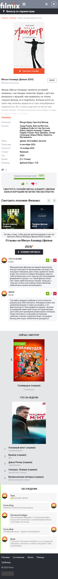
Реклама (5, 557)
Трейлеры (6, 562)
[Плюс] (47, 260)
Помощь (40, 557)
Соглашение (18, 557)
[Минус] (55, 260)
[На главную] (10, 5)
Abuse (30, 557)
